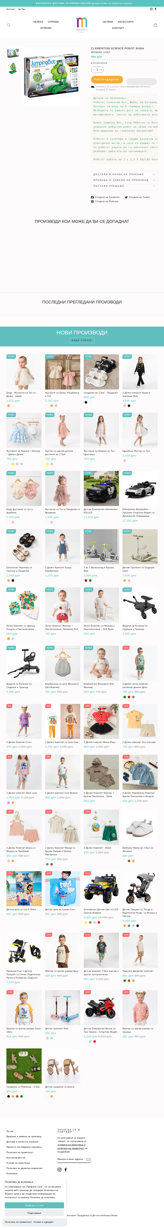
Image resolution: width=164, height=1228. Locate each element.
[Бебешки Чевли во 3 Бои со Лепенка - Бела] (124, 860)
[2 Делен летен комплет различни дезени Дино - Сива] (133, 697)
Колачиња (11, 1173)
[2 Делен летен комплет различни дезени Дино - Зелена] (124, 697)
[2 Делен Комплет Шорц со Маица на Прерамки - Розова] (8, 860)
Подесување (34, 1213)
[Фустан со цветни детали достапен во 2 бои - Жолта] (47, 463)
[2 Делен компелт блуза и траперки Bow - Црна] (129, 405)
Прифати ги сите (34, 1205)
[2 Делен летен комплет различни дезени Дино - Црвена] (129, 697)
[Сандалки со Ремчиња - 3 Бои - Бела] (25, 1096)
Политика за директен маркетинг (24, 1168)
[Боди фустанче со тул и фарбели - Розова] (12, 522)
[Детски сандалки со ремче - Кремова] (51, 1096)
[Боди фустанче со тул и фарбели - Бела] (8, 522)
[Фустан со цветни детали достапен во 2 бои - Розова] (51, 463)
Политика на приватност (18, 1222)
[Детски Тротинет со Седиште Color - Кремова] (124, 580)
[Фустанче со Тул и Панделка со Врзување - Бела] (47, 522)
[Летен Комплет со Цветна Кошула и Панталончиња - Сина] (12, 638)
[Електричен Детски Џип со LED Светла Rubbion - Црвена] (98, 922)
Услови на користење (18, 1163)
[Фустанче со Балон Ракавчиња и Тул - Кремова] (51, 405)
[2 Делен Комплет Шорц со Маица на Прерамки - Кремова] (12, 860)
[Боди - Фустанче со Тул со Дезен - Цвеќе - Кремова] (8, 405)
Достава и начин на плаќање (119, 174)
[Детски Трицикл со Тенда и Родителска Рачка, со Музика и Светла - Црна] (137, 925)
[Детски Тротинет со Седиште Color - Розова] (129, 580)
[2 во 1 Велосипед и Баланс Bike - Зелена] (90, 580)
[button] (142, 79)
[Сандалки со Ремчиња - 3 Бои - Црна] (8, 1096)
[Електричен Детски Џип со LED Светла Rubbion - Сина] (94, 922)
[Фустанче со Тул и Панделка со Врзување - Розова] (51, 522)
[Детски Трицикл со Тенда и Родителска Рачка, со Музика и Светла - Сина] (133, 925)
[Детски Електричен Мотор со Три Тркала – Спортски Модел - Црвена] (94, 1041)
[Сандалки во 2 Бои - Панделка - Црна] (85, 402)
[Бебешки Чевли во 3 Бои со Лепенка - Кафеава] (129, 860)
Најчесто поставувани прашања (24, 1147)
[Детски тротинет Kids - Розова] (47, 1038)
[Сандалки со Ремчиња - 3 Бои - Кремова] (12, 1096)
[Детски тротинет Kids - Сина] (51, 1038)
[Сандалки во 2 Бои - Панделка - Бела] (90, 402)
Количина (99, 63)
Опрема (53, 21)
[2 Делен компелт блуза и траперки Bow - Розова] (124, 405)
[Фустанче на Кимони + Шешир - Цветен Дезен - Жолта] (12, 463)
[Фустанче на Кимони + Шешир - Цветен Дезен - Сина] (21, 463)
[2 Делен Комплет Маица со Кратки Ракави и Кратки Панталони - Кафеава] (51, 864)
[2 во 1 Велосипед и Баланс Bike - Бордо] (85, 580)
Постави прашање (109, 186)
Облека (38, 21)
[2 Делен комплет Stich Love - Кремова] (12, 802)
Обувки (108, 21)
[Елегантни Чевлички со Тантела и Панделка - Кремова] (8, 580)
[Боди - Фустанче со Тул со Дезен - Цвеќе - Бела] (12, 405)
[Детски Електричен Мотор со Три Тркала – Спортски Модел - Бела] (85, 1041)
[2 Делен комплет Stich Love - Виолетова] (8, 802)
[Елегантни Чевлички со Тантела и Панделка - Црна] (12, 580)
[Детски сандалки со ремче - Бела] (47, 1096)
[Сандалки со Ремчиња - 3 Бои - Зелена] (21, 1096)
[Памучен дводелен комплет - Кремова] (133, 980)
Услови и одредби (43, 1222)
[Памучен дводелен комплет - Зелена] (124, 980)
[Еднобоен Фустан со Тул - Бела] (129, 460)
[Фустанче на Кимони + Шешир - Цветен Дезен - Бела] (8, 463)
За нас (10, 1131)
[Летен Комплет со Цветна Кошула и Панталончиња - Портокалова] (8, 638)
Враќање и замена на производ (121, 180)
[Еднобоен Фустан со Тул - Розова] (124, 460)
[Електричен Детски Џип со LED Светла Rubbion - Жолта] (85, 922)
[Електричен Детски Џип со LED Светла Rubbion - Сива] (90, 922)
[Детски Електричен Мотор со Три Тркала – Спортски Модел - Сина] (90, 1041)
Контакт (10, 9)
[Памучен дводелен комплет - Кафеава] (129, 980)
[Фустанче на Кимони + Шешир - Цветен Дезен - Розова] (17, 463)
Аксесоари (125, 21)
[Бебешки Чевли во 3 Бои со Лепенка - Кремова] (133, 860)
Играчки (46, 28)
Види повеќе (82, 340)
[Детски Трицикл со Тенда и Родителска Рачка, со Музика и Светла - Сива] (129, 925)
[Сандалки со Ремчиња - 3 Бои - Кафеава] (17, 1096)
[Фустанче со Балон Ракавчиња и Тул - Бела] (47, 405)
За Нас (22, 9)
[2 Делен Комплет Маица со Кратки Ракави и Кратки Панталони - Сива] (47, 864)
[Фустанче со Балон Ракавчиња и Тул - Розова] (55, 405)
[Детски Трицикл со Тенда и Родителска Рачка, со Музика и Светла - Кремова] (124, 925)
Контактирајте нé (15, 1157)
